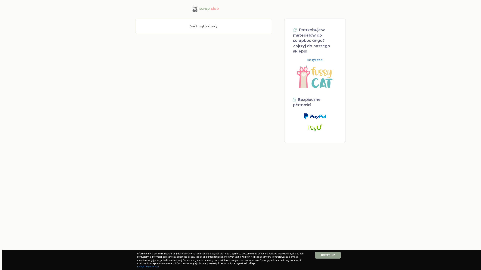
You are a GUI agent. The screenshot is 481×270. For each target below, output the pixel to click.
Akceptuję (328, 255)
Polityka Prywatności (148, 266)
